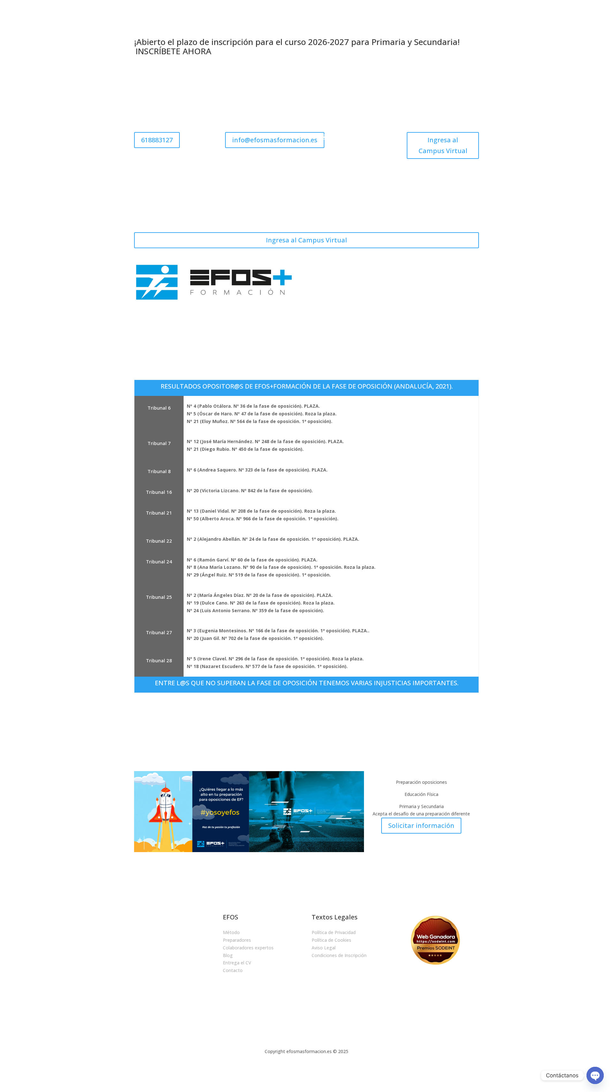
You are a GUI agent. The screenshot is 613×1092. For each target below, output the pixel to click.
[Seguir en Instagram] (325, 137)
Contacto (424, 294)
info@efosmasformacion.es (274, 140)
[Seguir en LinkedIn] (363, 137)
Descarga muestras (377, 270)
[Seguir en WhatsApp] (345, 882)
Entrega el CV (237, 963)
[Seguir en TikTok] (376, 137)
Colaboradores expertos (248, 948)
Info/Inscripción (457, 294)
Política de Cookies (331, 940)
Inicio (311, 270)
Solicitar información (421, 825)
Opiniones (445, 270)
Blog (474, 270)
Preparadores (237, 940)
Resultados (395, 294)
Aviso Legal (324, 948)
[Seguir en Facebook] (350, 137)
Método (231, 932)
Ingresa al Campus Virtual (443, 145)
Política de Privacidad (334, 932)
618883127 (157, 140)
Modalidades (336, 270)
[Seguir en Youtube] (352, 150)
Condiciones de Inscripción (339, 955)
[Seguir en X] (338, 137)
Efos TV (413, 270)
